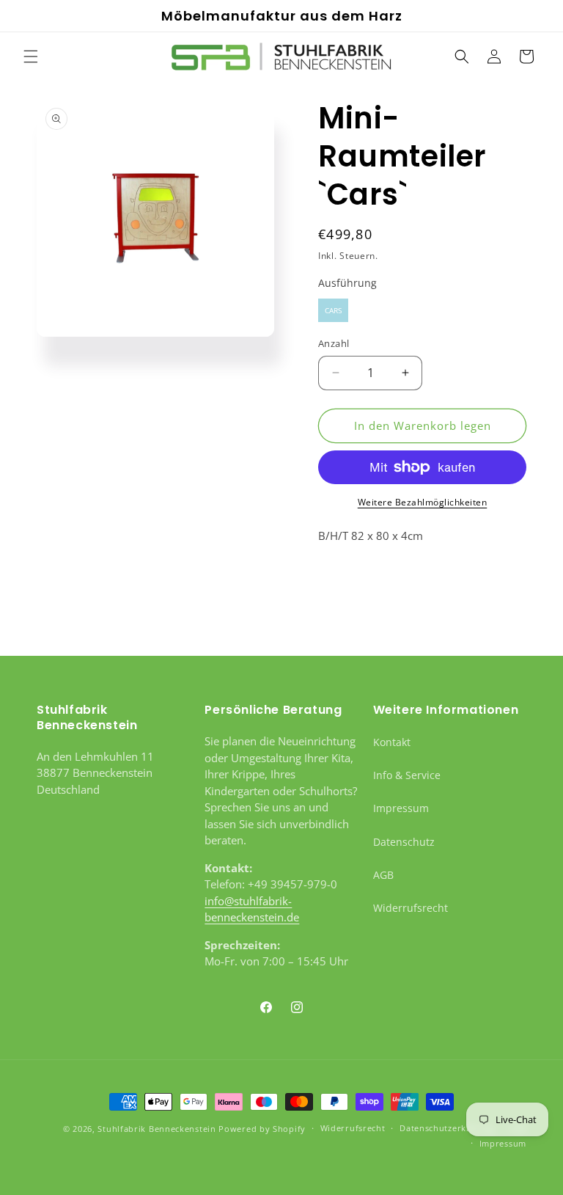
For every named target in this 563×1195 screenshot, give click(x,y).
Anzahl (333, 343)
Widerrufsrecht (410, 908)
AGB (383, 875)
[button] (31, 56)
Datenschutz (404, 842)
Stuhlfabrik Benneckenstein (156, 1128)
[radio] (333, 310)
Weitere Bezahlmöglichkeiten (422, 502)
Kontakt (392, 742)
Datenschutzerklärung (447, 1127)
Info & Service (407, 775)
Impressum (401, 808)
